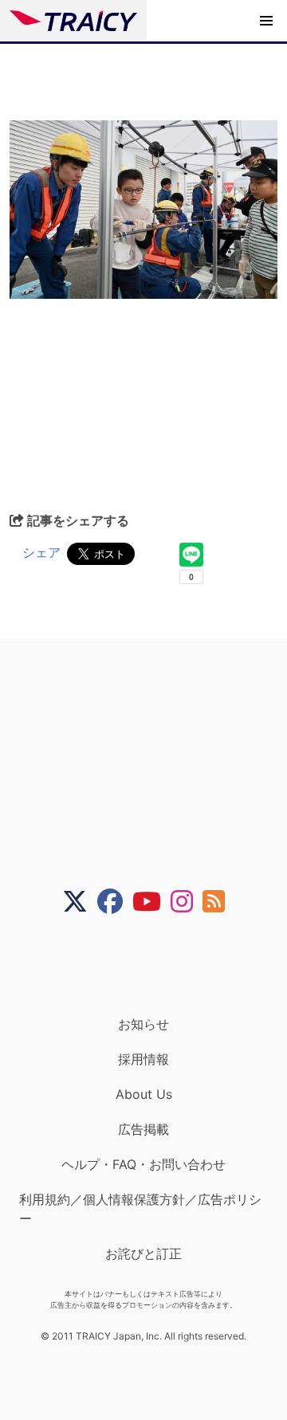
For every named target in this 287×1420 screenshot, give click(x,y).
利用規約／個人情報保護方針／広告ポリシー (140, 1208)
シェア (41, 552)
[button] (266, 20)
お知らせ (143, 1024)
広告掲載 (143, 1129)
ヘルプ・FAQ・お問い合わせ (143, 1164)
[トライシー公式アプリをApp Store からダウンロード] (153, 965)
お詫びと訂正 (143, 1253)
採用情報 (143, 1059)
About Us (144, 1094)
